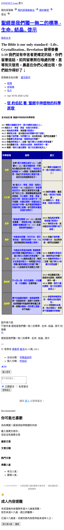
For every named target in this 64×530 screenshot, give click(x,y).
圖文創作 (25, 77)
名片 (9, 90)
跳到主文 (6, 38)
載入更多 (6, 372)
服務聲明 (32, 489)
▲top (4, 366)
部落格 (10, 87)
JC (2, 332)
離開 (17, 524)
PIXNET (14, 486)
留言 (22, 349)
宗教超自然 (26, 357)
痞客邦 (15, 349)
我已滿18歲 (7, 524)
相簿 (9, 83)
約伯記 (23, 361)
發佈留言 (6, 390)
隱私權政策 (53, 486)
